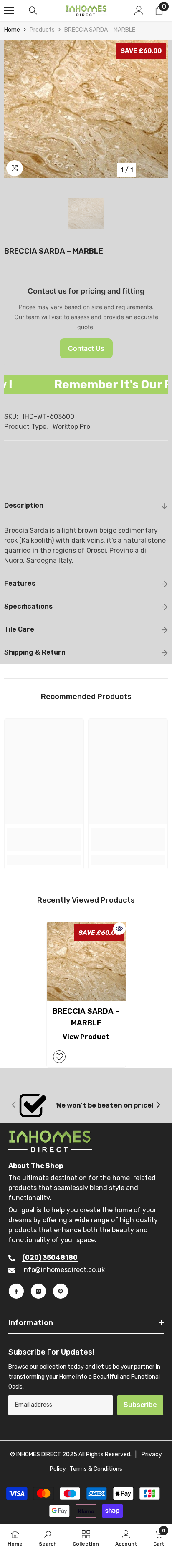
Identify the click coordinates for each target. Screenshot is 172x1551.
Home (12, 29)
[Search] (33, 10)
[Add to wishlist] (59, 1056)
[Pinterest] (60, 1291)
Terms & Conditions (96, 1469)
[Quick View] (119, 928)
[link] (44, 839)
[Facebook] (16, 1291)
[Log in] (139, 10)
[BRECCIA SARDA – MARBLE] (86, 961)
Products (42, 29)
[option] (86, 109)
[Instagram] (38, 1291)
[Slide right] (158, 1105)
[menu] (9, 10)
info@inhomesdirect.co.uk (63, 1270)
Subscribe (140, 1405)
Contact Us (86, 348)
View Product (86, 1037)
